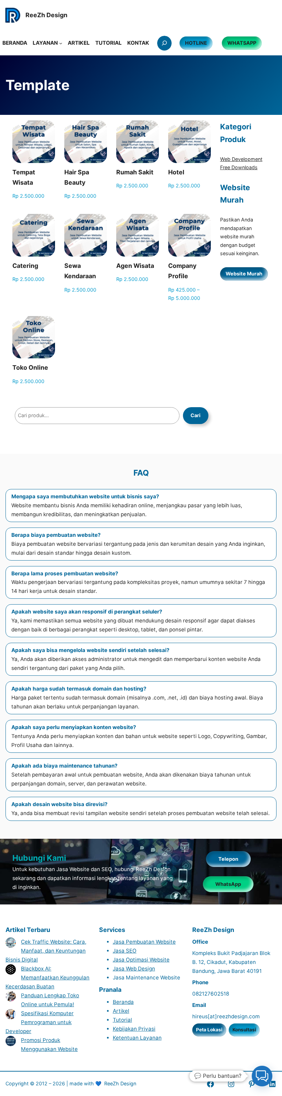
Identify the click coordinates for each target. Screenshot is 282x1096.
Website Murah (244, 273)
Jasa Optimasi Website (141, 959)
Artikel (121, 1011)
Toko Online (30, 367)
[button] (262, 1076)
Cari (195, 415)
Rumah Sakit (134, 172)
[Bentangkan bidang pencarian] (164, 43)
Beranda (123, 1002)
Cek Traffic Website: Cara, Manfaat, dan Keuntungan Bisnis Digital (46, 950)
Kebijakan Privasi (134, 1029)
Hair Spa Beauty (76, 177)
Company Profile (182, 271)
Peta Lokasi (209, 1029)
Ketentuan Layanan (137, 1037)
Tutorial (122, 1020)
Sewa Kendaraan (80, 271)
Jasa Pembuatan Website (144, 941)
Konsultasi (244, 1029)
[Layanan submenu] (60, 43)
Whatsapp (241, 43)
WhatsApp (228, 884)
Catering (25, 265)
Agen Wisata (135, 265)
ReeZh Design (120, 1083)
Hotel (176, 172)
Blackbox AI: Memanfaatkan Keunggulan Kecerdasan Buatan (47, 977)
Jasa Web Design (134, 968)
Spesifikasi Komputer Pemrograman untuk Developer (40, 1022)
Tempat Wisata (23, 177)
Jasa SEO (125, 950)
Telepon (228, 859)
